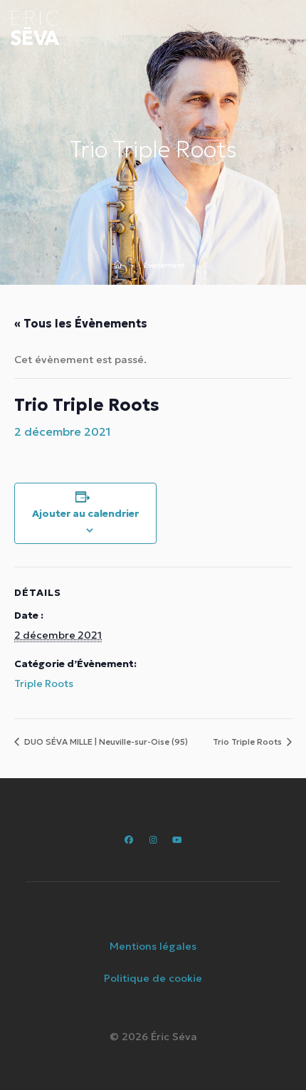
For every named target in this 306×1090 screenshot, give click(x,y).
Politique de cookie (153, 978)
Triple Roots (43, 683)
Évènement (164, 266)
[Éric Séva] (35, 26)
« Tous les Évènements (80, 323)
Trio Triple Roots (248, 741)
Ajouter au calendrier (85, 513)
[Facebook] (129, 840)
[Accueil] (122, 266)
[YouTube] (177, 840)
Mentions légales (153, 946)
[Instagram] (153, 840)
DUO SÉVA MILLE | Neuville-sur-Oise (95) (105, 741)
